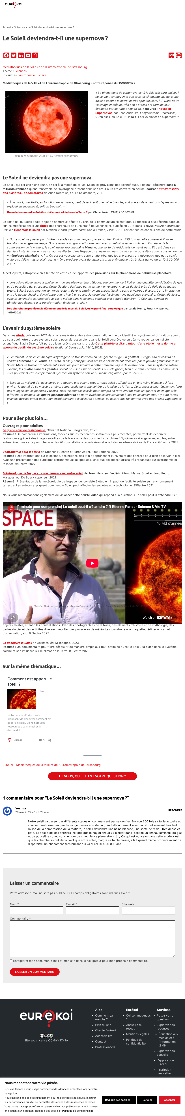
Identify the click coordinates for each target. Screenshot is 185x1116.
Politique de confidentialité (77, 1110)
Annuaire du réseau (134, 1026)
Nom (14, 904)
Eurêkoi (8, 765)
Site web (128, 904)
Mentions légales (137, 1034)
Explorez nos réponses (166, 1026)
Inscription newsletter (164, 1071)
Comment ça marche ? (104, 1017)
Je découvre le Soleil (17, 643)
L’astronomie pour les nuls (21, 452)
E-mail (71, 904)
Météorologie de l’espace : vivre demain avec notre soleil (43, 473)
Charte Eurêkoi (105, 1030)
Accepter (169, 1099)
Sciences (19, 27)
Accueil (7, 27)
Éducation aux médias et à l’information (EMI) (168, 1039)
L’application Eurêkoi (165, 1062)
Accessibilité (103, 1036)
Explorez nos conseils (166, 1052)
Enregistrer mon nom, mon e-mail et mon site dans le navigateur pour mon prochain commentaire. (80, 961)
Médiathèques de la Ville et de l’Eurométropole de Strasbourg (45, 67)
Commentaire (20, 918)
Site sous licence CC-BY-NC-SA (46, 1040)
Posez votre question (165, 1017)
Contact (100, 1041)
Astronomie (27, 75)
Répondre (175, 810)
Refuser (147, 1099)
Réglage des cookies (117, 1099)
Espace (41, 75)
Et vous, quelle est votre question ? (92, 776)
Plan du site (103, 1025)
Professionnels (105, 1047)
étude (44, 225)
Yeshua (20, 808)
